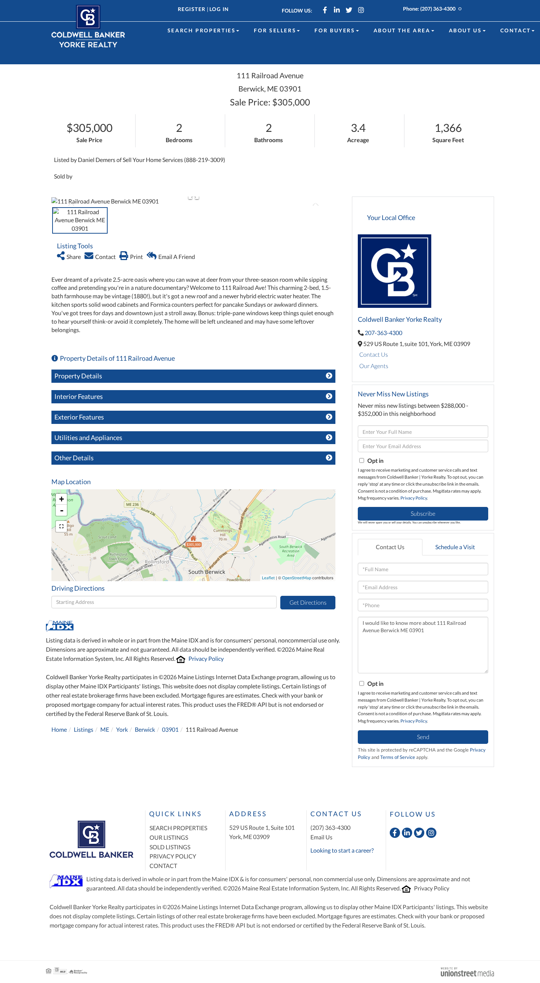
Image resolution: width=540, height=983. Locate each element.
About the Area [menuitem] (402, 30)
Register (192, 9)
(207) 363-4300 (438, 9)
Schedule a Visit (455, 546)
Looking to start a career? (342, 850)
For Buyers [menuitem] (334, 30)
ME (104, 729)
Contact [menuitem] (515, 30)
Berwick (145, 729)
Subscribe (423, 513)
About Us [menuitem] (465, 30)
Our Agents (373, 365)
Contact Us (373, 354)
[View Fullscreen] (61, 526)
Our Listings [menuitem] (169, 837)
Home (59, 729)
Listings (83, 729)
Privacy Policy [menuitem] (173, 856)
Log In (219, 9)
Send (423, 736)
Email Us (321, 836)
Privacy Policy (206, 658)
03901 (170, 729)
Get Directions (308, 602)
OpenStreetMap (296, 577)
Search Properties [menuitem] (202, 30)
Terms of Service (397, 757)
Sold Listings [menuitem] (170, 846)
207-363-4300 (383, 332)
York (122, 729)
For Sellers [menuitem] (275, 30)
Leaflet (268, 577)
